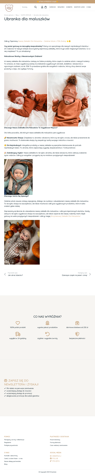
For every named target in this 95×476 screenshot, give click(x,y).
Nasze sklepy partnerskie (12, 461)
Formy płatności (55, 442)
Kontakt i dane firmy (11, 456)
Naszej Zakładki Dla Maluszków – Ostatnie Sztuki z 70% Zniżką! (42, 41)
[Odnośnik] (42, 7)
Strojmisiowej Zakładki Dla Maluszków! (65, 216)
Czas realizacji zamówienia (58, 445)
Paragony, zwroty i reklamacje (14, 440)
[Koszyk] (45, 7)
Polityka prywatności (11, 445)
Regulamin (7, 442)
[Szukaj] (35, 7)
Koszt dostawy (55, 440)
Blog (5, 464)
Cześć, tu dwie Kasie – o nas (13, 458)
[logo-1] (9, 8)
